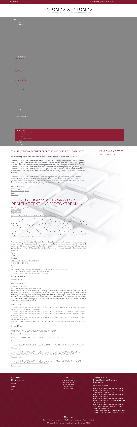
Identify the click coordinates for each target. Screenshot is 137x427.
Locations (59, 420)
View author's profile (18, 289)
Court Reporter (16, 269)
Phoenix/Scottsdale (21, 93)
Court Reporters (26, 269)
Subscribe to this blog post (20, 191)
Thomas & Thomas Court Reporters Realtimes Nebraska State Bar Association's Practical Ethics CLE (46, 362)
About (85, 420)
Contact (91, 420)
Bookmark (14, 195)
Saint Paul (18, 87)
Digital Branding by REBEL (81, 423)
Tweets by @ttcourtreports (108, 154)
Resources (78, 420)
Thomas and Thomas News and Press (23, 334)
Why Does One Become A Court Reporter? (33, 331)
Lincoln (17, 65)
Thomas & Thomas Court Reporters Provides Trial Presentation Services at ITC (108, 395)
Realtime (46, 269)
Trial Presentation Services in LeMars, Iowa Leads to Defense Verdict (48, 345)
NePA (13, 386)
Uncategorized (16, 212)
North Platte (19, 68)
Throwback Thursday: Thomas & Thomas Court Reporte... (30, 271)
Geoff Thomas (16, 210)
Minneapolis (19, 84)
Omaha (17, 62)
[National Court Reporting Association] (18, 380)
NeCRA (13, 383)
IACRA (13, 389)
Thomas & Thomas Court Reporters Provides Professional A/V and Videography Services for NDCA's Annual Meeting (108, 406)
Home (45, 420)
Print (12, 193)
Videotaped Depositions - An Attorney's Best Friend (38, 338)
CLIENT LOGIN (95, 2)
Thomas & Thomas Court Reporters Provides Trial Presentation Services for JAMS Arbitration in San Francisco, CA (109, 400)
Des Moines (19, 77)
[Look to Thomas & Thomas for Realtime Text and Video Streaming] (34, 216)
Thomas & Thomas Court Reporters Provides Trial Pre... (29, 273)
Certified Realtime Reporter (58, 269)
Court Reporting (37, 269)
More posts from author (33, 289)
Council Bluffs (19, 74)
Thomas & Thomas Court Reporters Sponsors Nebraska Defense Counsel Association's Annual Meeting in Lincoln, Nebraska (45, 353)
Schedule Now (68, 420)
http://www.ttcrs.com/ (19, 287)
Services (51, 420)
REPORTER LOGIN (107, 2)
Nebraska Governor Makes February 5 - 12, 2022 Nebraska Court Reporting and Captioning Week (109, 411)
